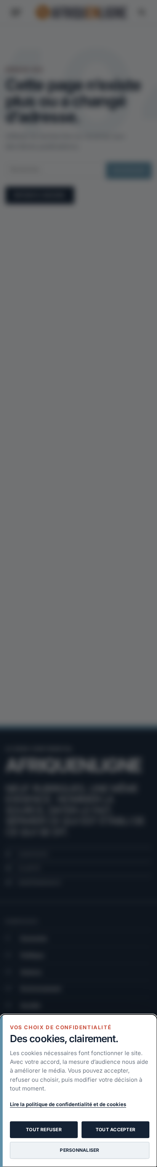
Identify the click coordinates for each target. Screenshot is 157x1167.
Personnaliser (79, 1150)
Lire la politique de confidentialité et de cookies (68, 1104)
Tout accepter (115, 1129)
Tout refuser (44, 1129)
